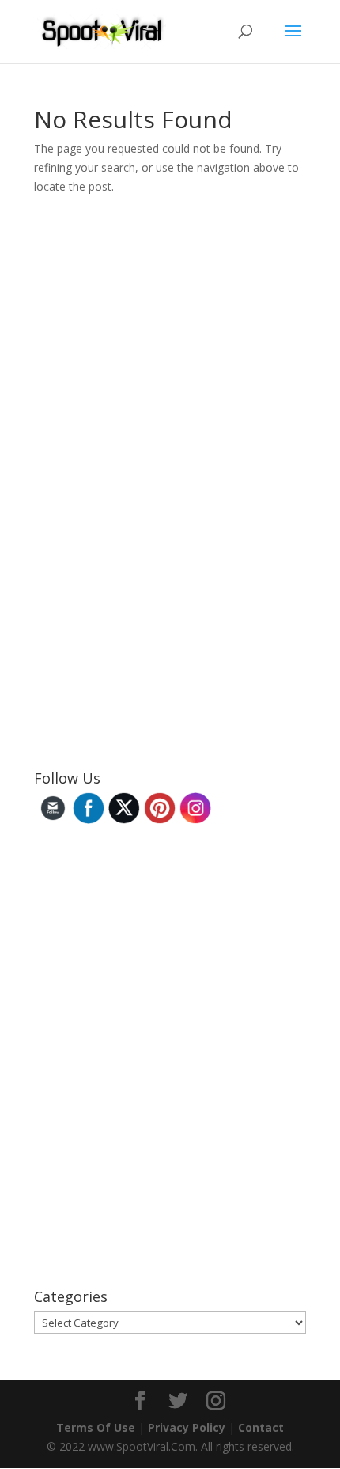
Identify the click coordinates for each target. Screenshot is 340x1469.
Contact (261, 1427)
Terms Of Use (95, 1427)
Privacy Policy (186, 1427)
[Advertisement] (152, 504)
